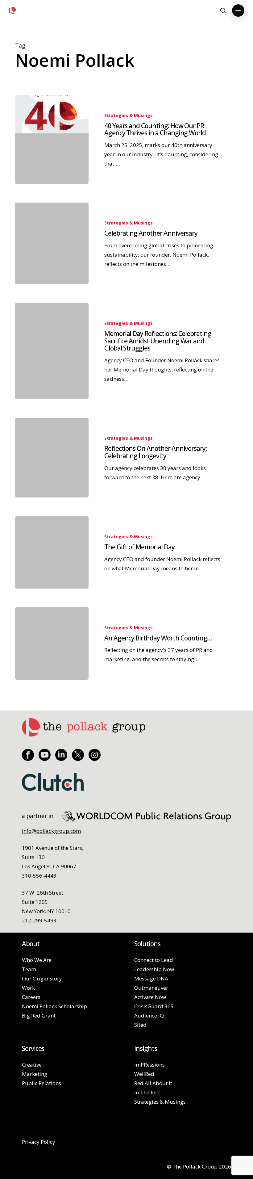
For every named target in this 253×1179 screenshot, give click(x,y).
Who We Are (37, 959)
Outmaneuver (151, 987)
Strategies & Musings (128, 115)
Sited (140, 1024)
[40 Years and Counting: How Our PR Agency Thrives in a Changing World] (52, 139)
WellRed (144, 1073)
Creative (32, 1064)
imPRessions (149, 1064)
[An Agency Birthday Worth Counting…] (52, 643)
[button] (238, 10)
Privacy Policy (38, 1141)
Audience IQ (149, 1015)
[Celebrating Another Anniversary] (52, 243)
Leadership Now (154, 969)
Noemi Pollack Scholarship (54, 1006)
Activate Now (150, 997)
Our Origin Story (42, 978)
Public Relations (41, 1083)
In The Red (147, 1092)
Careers (31, 997)
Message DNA (151, 978)
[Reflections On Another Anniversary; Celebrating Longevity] (52, 458)
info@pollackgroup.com (51, 830)
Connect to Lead (153, 959)
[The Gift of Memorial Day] (52, 552)
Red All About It (153, 1083)
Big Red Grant (39, 1015)
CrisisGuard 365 (154, 1006)
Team (29, 969)
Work (28, 987)
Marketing (34, 1073)
